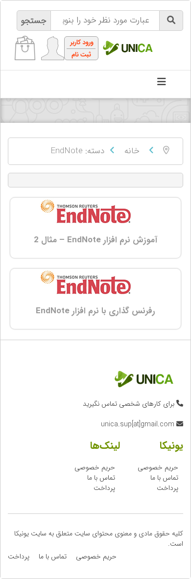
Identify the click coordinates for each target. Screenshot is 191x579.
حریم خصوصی (158, 467)
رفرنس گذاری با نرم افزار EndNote (95, 311)
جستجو (34, 20)
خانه (132, 151)
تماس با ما (164, 477)
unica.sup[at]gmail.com (137, 424)
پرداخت (167, 488)
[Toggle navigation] (161, 84)
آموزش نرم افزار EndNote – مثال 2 (95, 240)
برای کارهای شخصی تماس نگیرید (128, 403)
